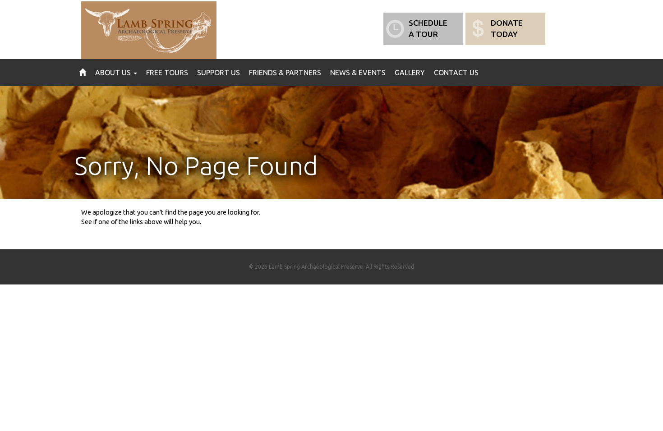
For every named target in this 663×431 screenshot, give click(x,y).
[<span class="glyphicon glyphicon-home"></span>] (82, 72)
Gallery (410, 73)
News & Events (358, 73)
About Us (114, 73)
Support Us (218, 73)
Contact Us (456, 73)
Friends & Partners (285, 73)
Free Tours (167, 73)
